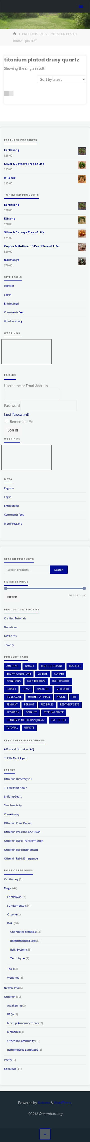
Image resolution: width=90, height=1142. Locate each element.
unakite (29, 727)
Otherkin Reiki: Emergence (21, 858)
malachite (43, 689)
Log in (8, 295)
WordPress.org (13, 321)
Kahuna (43, 1102)
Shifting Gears (13, 796)
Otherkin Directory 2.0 (18, 779)
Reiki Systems (19, 949)
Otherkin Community (21, 1041)
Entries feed (11, 303)
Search (58, 570)
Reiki (10, 923)
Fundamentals (16, 905)
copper (59, 673)
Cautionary (11, 879)
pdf (74, 696)
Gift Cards (10, 636)
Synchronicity (13, 805)
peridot (29, 704)
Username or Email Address (26, 385)
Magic (8, 888)
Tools (10, 969)
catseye (43, 673)
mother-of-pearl (39, 696)
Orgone (12, 914)
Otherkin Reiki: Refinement (21, 849)
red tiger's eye (69, 704)
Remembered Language (22, 1049)
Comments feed (14, 312)
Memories (13, 1032)
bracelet (75, 666)
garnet (11, 689)
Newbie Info (11, 988)
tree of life (58, 720)
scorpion (12, 712)
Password (12, 405)
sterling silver (54, 712)
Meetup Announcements (23, 1023)
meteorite (63, 689)
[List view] (11, 93)
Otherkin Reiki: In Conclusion (22, 832)
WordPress (62, 1102)
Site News (10, 1068)
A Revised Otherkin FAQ (19, 749)
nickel (61, 696)
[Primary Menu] (81, 6)
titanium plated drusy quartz (25, 720)
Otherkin (10, 996)
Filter (12, 597)
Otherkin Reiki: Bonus (17, 823)
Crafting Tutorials (15, 618)
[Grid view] (6, 93)
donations (13, 681)
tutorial (12, 727)
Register (9, 286)
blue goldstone (51, 666)
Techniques (17, 958)
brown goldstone (18, 673)
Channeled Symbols (23, 932)
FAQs (10, 1014)
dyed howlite (61, 681)
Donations (10, 627)
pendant (12, 704)
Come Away (11, 814)
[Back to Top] (45, 1134)
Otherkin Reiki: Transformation (23, 840)
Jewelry (9, 645)
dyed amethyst (36, 681)
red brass (47, 704)
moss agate (14, 696)
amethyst (12, 666)
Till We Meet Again (15, 758)
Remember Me (21, 421)
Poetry (8, 1060)
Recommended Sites (23, 941)
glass (26, 689)
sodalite (31, 712)
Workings (13, 977)
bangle (29, 666)
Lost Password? (17, 414)
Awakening (14, 1005)
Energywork (14, 897)
